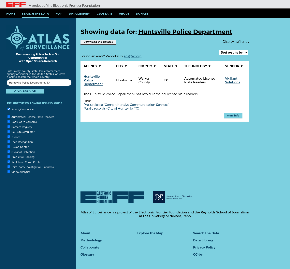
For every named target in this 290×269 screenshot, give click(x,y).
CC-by (198, 254)
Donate (142, 13)
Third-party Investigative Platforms (32, 166)
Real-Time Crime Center (26, 161)
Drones (15, 136)
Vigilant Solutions (232, 80)
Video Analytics (20, 171)
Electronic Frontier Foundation (76, 5)
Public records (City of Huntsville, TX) (111, 108)
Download (98, 41)
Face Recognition (22, 141)
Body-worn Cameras (24, 121)
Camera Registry (21, 126)
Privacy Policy (204, 247)
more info (233, 115)
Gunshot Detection (23, 151)
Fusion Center (20, 146)
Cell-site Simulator (23, 131)
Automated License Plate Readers (32, 116)
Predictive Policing (23, 156)
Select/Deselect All (23, 109)
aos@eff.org (132, 56)
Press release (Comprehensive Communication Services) (126, 104)
